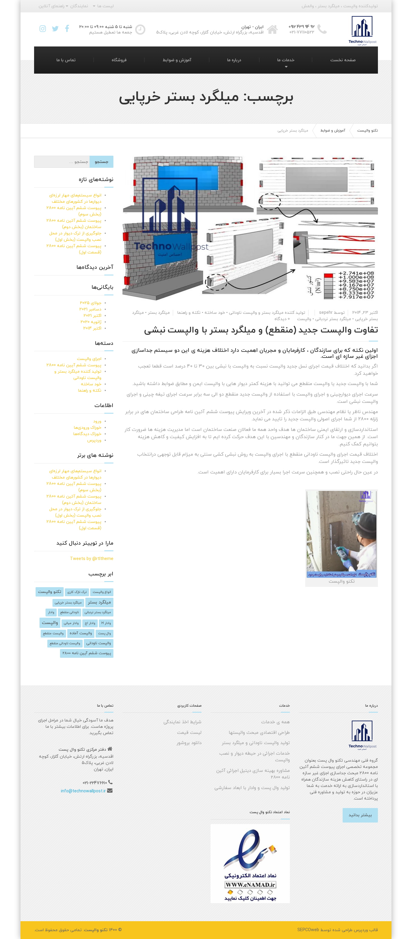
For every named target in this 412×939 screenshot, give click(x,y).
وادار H (106, 623)
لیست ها (105, 6)
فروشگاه (119, 60)
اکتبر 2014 (92, 328)
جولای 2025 (90, 303)
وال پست (104, 633)
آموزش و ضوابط (177, 60)
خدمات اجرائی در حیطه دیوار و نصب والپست (254, 757)
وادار (51, 612)
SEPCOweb (308, 930)
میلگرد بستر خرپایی (68, 602)
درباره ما (234, 60)
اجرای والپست (89, 359)
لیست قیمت (189, 733)
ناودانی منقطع (69, 612)
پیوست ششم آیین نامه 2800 (73, 365)
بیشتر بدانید (360, 815)
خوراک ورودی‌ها (87, 428)
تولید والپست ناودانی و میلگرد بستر (256, 743)
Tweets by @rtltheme (91, 559)
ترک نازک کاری (77, 592)
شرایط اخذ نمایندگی (182, 722)
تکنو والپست (49, 592)
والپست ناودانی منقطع (65, 643)
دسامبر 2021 (90, 309)
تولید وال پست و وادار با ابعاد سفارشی (252, 788)
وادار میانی (71, 623)
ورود (97, 421)
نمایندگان (79, 6)
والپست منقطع (53, 633)
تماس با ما (66, 60)
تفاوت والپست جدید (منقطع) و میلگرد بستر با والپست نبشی (261, 330)
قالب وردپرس (366, 930)
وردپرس (94, 440)
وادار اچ (90, 623)
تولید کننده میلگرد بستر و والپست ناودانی (267, 313)
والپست (304, 319)
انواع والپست (102, 592)
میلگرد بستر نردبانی (333, 319)
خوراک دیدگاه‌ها (87, 434)
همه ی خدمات (275, 722)
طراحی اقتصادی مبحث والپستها (259, 733)
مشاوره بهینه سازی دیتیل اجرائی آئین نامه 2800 (253, 774)
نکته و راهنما (189, 313)
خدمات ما (285, 60)
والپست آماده (81, 633)
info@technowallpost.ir (83, 791)
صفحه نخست (343, 60)
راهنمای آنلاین (52, 6)
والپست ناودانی (98, 643)
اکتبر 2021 (92, 316)
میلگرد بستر (159, 313)
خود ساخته (214, 313)
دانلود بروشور (188, 743)
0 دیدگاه (282, 319)
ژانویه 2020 (91, 322)
